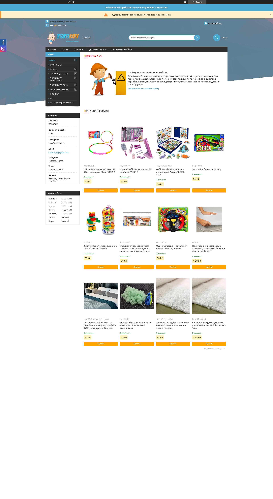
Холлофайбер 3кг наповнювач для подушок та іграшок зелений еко (135, 325)
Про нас (65, 49)
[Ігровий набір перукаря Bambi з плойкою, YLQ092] (137, 143)
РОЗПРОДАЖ (56, 65)
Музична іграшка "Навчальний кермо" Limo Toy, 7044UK (171, 247)
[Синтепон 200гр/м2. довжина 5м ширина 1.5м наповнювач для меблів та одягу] (173, 296)
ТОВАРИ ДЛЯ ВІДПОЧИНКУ (56, 79)
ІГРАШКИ (54, 69)
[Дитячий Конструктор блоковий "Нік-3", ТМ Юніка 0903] (101, 219)
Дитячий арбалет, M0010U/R (206, 169)
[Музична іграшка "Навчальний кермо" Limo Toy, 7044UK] (173, 219)
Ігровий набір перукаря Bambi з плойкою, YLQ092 (136, 170)
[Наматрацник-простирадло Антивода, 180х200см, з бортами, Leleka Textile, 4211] (209, 219)
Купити (101, 190)
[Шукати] (197, 38)
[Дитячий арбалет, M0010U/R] (209, 143)
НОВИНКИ (54, 94)
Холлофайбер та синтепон (62, 103)
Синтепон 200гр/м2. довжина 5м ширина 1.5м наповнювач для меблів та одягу (172, 325)
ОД (51, 98)
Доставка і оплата (97, 49)
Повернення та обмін (122, 49)
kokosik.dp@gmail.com (58, 152)
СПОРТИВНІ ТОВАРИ (59, 89)
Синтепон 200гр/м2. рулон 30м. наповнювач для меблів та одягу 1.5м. (209, 325)
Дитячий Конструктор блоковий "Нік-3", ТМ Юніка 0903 (100, 247)
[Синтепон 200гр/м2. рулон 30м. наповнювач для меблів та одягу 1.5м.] (209, 296)
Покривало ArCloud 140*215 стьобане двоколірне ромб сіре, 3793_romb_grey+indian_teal (100, 325)
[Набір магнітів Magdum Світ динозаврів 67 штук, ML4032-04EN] (173, 143)
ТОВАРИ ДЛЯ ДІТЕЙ (59, 74)
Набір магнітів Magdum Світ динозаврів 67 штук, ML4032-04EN (170, 172)
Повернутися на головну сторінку (143, 88)
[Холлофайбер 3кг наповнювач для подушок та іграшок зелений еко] (137, 296)
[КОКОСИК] (63, 37)
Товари (51, 60)
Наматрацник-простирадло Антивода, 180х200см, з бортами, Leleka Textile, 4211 (208, 248)
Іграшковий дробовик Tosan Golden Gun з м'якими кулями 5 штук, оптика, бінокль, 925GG (135, 248)
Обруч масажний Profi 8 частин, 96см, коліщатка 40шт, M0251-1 (99, 170)
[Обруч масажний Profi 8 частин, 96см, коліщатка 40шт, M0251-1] (101, 143)
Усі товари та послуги (213, 349)
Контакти (79, 49)
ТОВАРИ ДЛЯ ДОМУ (59, 85)
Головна (52, 49)
